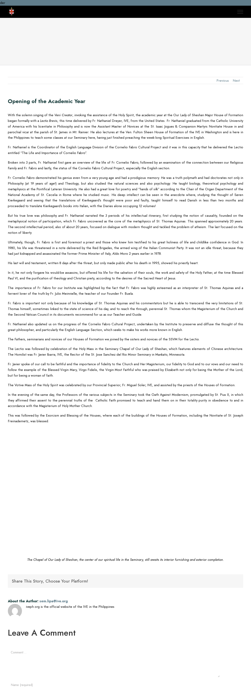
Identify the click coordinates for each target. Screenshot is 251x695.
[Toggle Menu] (240, 12)
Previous (222, 80)
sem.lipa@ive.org (53, 601)
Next (236, 80)
